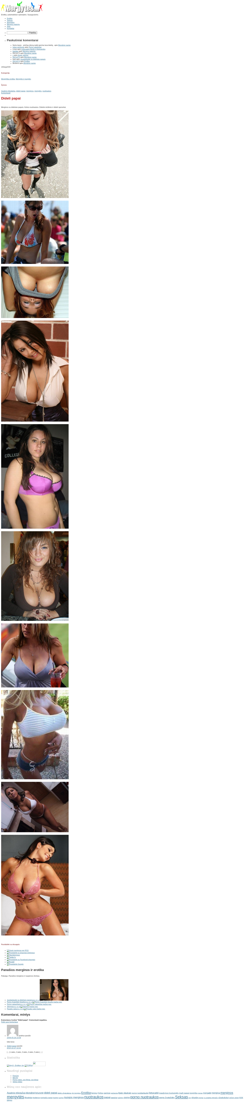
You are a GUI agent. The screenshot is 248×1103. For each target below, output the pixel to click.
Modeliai (28, 1097)
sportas (201, 1098)
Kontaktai (10, 28)
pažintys (121, 1098)
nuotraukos (46, 91)
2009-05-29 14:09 (14, 1038)
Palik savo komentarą (9, 1022)
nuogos (61, 1098)
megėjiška (193, 1093)
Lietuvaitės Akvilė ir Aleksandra (33, 49)
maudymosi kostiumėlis (169, 1093)
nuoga (55, 1098)
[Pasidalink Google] (15, 964)
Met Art (15, 1078)
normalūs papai (46, 1098)
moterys (36, 1097)
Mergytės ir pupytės (23, 79)
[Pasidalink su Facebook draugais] (21, 960)
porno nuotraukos (144, 1097)
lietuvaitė (154, 1093)
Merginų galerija (13, 24)
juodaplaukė (143, 1093)
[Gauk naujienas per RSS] (18, 950)
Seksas (10, 20)
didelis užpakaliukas (64, 1093)
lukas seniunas (18, 47)
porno (127, 1097)
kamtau (15, 51)
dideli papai (20, 91)
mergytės (38, 91)
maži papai (184, 1093)
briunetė (39, 1093)
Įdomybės (10, 22)
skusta (194, 1097)
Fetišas (100, 1093)
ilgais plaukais (124, 1093)
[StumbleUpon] (13, 955)
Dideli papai (11, 1046)
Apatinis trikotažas (8, 91)
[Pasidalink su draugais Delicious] (21, 953)
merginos (30, 91)
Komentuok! (5, 93)
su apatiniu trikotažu (211, 1098)
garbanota (114, 1093)
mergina (216, 1093)
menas (200, 1093)
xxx (241, 1097)
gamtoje (107, 1093)
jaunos (134, 1093)
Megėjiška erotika (8, 79)
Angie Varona (23, 55)
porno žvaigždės (167, 1097)
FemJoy (16, 1076)
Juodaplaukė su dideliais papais (32, 59)
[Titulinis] (22, 13)
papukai (114, 1098)
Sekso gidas (17, 1082)
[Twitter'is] (11, 957)
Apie (8, 26)
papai (107, 1097)
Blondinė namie (64, 45)
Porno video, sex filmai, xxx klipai (25, 1080)
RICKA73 (16, 57)
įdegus (9, 1100)
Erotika (9, 18)
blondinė (30, 1092)
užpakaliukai (223, 1098)
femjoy (94, 1093)
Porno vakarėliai (35, 47)
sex (189, 1098)
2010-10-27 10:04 (14, 1048)
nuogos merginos (74, 1097)
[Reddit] (10, 962)
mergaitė (207, 1093)
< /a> (22, 1065)
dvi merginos (76, 1093)
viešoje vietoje (234, 1098)
